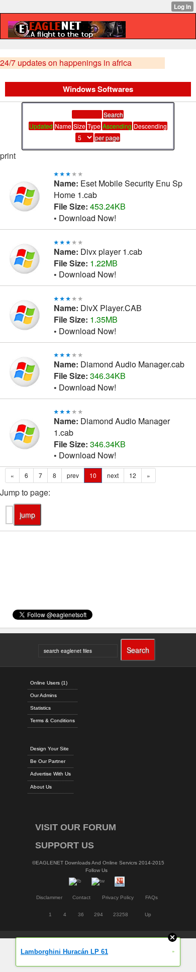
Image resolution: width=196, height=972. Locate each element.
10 (92, 475)
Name (63, 126)
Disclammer (49, 897)
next (113, 475)
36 (81, 914)
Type (94, 126)
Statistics (40, 708)
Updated (41, 126)
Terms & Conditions (52, 720)
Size (79, 126)
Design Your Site (49, 748)
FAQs (151, 897)
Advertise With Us (50, 773)
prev (73, 475)
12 (132, 475)
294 (98, 914)
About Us (41, 787)
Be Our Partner (47, 761)
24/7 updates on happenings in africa (66, 62)
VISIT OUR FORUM (75, 827)
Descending (150, 126)
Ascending (117, 126)
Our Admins (43, 695)
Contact (81, 897)
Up (148, 914)
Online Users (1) (48, 683)
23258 (120, 914)
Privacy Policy (118, 897)
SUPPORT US (64, 845)
